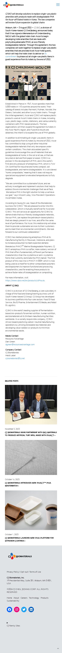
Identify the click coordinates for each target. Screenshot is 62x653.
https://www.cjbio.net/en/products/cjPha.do (25, 280)
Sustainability (13, 600)
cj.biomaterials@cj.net (15, 358)
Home (9, 598)
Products (44, 598)
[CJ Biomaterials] (13, 4)
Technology (34, 598)
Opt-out (24, 572)
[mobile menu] (57, 4)
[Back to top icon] (58, 648)
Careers (24, 598)
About (16, 598)
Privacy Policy (13, 572)
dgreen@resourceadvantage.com (19, 344)
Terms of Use (35, 572)
